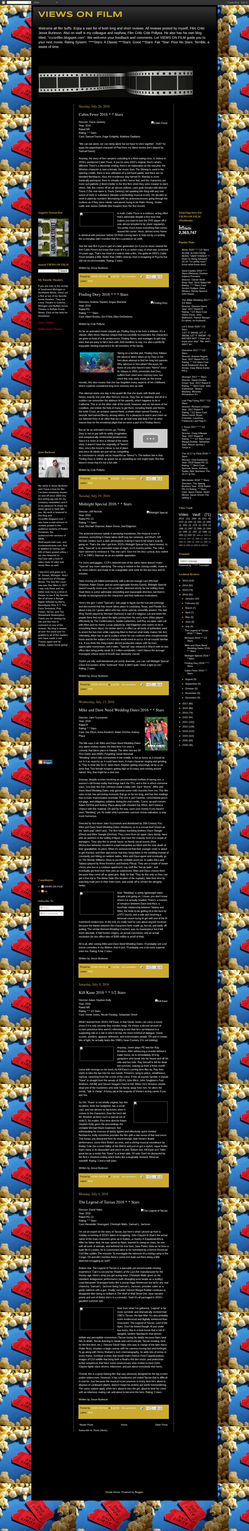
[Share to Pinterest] (160, 276)
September (191, 683)
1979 (204, 525)
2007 (190, 535)
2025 (185, 740)
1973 (181, 539)
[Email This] (147, 276)
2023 (185, 731)
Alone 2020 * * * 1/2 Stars (195, 249)
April (188, 612)
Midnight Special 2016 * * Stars (105, 503)
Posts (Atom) (100, 1430)
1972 (206, 535)
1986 (181, 528)
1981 (190, 522)
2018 (185, 708)
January (190, 598)
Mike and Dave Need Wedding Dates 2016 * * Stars (121, 710)
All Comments (50, 913)
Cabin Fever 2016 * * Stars (101, 114)
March (189, 608)
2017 (185, 703)
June (188, 621)
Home (39, 57)
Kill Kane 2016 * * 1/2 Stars (102, 992)
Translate (204, 565)
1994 (197, 542)
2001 (181, 535)
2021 (185, 722)
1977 (189, 539)
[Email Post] (141, 276)
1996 (206, 542)
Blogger (139, 1492)
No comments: (129, 276)
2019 (185, 712)
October (190, 688)
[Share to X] (154, 276)
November (191, 693)
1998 (204, 532)
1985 (189, 542)
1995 (185, 532)
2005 (188, 545)
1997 (194, 532)
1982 (206, 539)
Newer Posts (86, 1424)
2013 (185, 580)
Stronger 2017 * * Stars (194, 376)
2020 (185, 717)
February (190, 603)
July (187, 626)
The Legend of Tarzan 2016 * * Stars (109, 1202)
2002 (185, 525)
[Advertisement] (53, 155)
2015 (185, 590)
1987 (190, 528)
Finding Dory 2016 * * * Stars (103, 294)
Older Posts (161, 1424)
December (191, 697)
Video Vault (189, 514)
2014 (185, 585)
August (189, 679)
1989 (208, 528)
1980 (197, 539)
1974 (181, 522)
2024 (185, 736)
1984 (194, 518)
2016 (90, 281)
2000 (181, 545)
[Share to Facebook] (157, 276)
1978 (194, 525)
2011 (204, 518)
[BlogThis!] (150, 276)
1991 (199, 522)
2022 (185, 726)
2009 (203, 545)
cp (46, 891)
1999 (208, 522)
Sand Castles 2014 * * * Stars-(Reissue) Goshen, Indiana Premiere (195, 273)
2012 (181, 518)
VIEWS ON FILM (80, 15)
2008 (196, 545)
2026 (185, 745)
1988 (199, 528)
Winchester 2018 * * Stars (195, 480)
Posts (45, 907)
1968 (198, 535)
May (188, 617)
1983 (181, 542)
